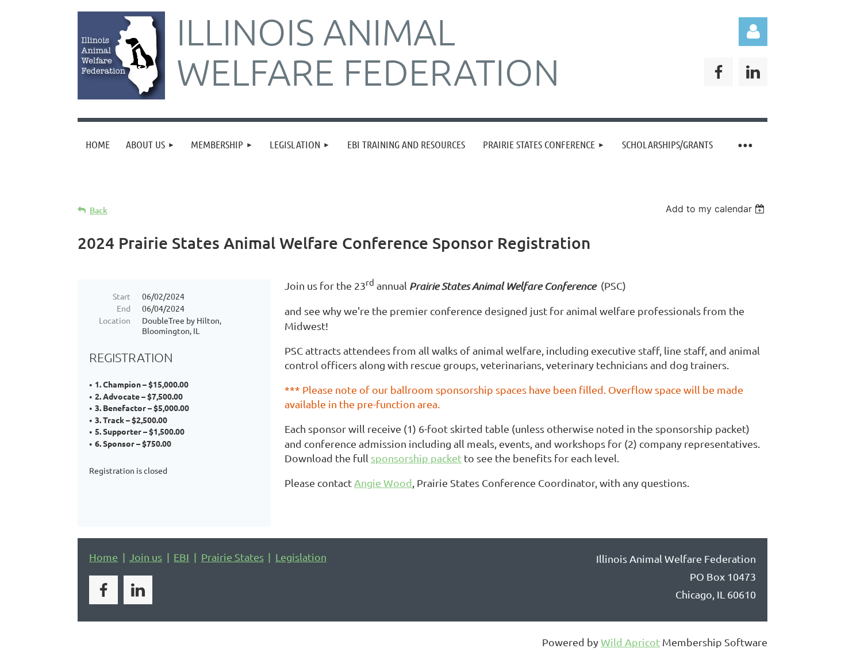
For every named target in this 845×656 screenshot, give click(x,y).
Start (121, 296)
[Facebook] (718, 71)
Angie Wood (383, 483)
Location (114, 320)
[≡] (744, 144)
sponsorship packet (416, 458)
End (123, 308)
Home (103, 557)
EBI (181, 557)
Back (98, 210)
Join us (145, 557)
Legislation (301, 557)
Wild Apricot (630, 642)
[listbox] (716, 209)
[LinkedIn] (753, 71)
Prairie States (232, 557)
